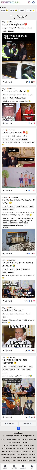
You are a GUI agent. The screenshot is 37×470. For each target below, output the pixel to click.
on (3, 136)
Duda (19, 28)
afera (11, 95)
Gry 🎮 (22, 10)
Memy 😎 (4, 10)
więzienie (12, 209)
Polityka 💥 (5, 22)
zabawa (19, 366)
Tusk (11, 98)
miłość (13, 136)
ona (7, 136)
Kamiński (11, 31)
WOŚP (31, 206)
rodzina (19, 136)
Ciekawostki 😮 (6, 197)
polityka (5, 28)
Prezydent (12, 28)
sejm (30, 366)
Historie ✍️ (30, 10)
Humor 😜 (13, 10)
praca (4, 366)
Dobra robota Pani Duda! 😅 (15, 91)
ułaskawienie (27, 28)
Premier (5, 95)
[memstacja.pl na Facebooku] (33, 2)
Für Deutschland (20, 98)
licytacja (5, 209)
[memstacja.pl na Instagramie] (29, 2)
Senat (13, 369)
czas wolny (11, 366)
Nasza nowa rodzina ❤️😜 (15, 132)
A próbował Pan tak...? (12, 310)
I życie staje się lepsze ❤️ (14, 24)
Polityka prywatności (27, 436)
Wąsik (4, 31)
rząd (18, 369)
